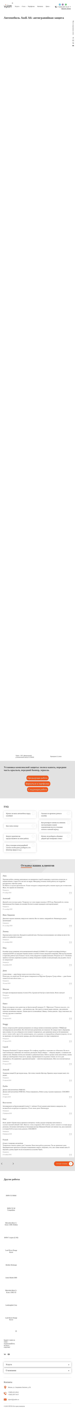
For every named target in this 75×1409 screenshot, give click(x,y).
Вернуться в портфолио (37, 783)
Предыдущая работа (37, 778)
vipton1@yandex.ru (13, 1399)
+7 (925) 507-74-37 (63, 7)
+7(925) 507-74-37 (13, 1394)
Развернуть (6, 890)
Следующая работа (37, 789)
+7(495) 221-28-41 (13, 1392)
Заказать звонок (66, 8)
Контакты (40, 6)
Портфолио (31, 6)
